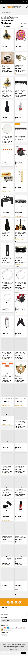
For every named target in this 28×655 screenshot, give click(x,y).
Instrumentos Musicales (5, 17)
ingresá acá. (22, 646)
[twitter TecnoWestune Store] (19, 602)
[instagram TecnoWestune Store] (8, 602)
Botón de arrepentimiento (14, 647)
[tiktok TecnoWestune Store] (16, 602)
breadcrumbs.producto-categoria (9, 16)
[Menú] (2, 7)
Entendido (23, 652)
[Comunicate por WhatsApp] (4, 7)
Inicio (2, 16)
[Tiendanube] (14, 649)
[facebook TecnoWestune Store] (12, 602)
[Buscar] (25, 12)
